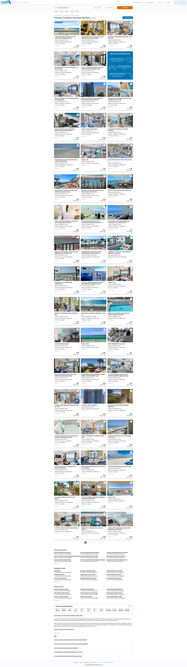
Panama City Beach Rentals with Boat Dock (117, 560)
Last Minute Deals (137, 2)
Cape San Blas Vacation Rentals (114, 596)
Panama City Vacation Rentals (61, 589)
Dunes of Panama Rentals (60, 578)
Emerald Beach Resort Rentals (114, 578)
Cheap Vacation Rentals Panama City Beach (117, 552)
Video (56, 33)
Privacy (104, 662)
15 (100, 542)
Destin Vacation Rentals (86, 596)
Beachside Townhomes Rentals (88, 571)
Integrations (94, 662)
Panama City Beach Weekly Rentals (62, 560)
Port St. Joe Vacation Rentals (61, 596)
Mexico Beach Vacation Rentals (61, 593)
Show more (57, 45)
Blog (81, 662)
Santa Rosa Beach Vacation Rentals (88, 593)
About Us (76, 662)
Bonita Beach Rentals (59, 574)
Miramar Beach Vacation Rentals (114, 593)
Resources (160, 2)
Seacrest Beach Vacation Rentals (114, 589)
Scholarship (86, 662)
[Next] (104, 542)
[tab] (93, 640)
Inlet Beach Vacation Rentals (87, 589)
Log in (168, 2)
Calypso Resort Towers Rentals (87, 574)
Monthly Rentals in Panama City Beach (116, 556)
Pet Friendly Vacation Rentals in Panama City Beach (92, 560)
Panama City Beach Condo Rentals (62, 552)
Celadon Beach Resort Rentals (114, 574)
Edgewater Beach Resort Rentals (88, 578)
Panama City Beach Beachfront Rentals (89, 552)
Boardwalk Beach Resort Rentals (114, 571)
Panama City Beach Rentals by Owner (89, 556)
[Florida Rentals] (6, 4)
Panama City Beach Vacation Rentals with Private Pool (67, 556)
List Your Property (180, 2)
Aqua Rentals (57, 571)
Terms (99, 662)
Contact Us (110, 662)
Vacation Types (149, 2)
